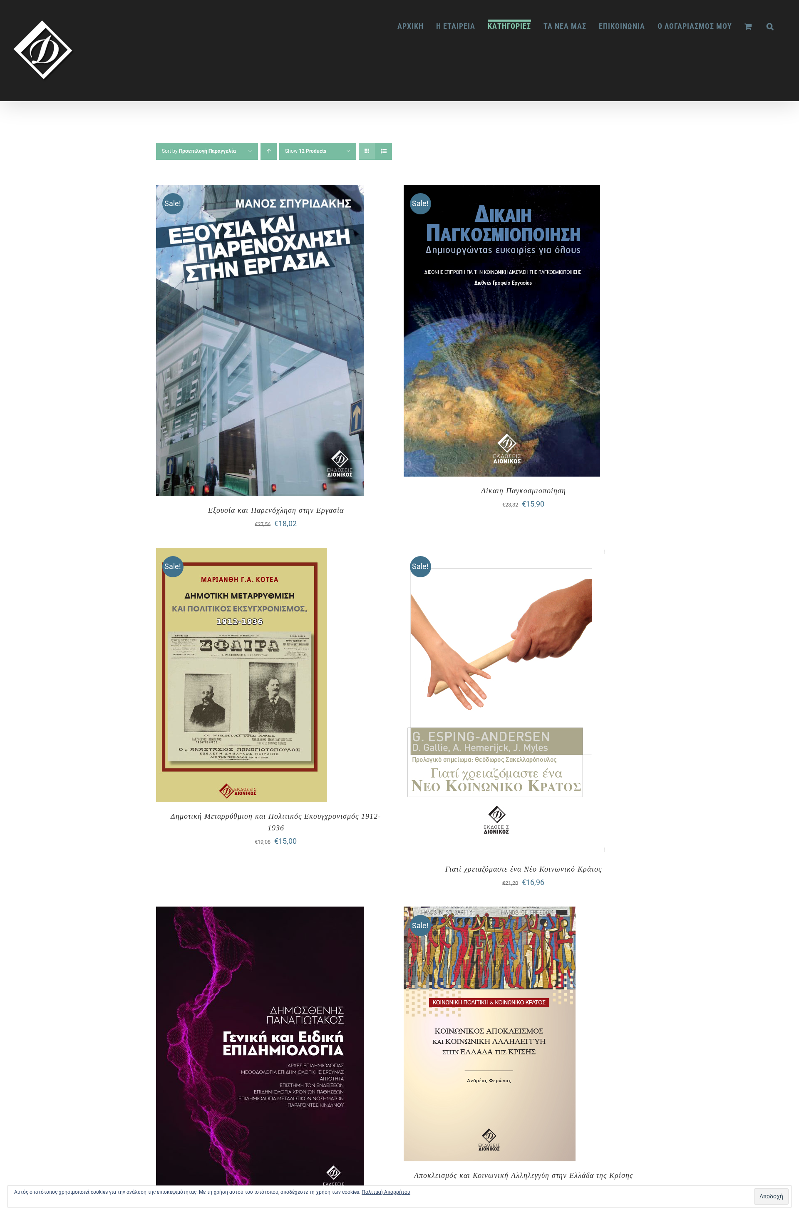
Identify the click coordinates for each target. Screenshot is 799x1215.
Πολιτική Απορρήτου (386, 1192)
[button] (770, 25)
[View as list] (383, 151)
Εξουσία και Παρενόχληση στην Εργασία (276, 510)
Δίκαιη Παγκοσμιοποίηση (523, 491)
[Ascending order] (269, 151)
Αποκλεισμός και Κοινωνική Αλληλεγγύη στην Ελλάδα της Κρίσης (523, 1175)
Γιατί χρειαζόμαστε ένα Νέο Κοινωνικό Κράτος (523, 869)
